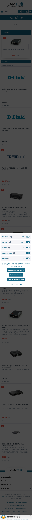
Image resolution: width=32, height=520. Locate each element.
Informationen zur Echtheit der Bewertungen (18, 519)
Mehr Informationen (16, 266)
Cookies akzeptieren (16, 275)
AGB (21, 284)
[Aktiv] (28, 237)
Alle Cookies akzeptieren (16, 279)
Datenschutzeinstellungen (16, 270)
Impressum (14, 284)
